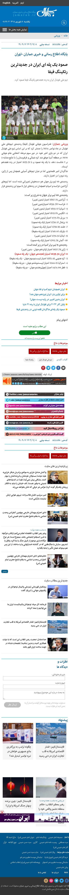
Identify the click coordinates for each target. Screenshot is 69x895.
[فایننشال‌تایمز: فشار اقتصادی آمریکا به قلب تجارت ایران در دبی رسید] (58, 627)
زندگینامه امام (41, 837)
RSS (66, 872)
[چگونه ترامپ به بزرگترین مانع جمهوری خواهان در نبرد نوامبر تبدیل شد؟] (18, 733)
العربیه (15, 3)
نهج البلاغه (12, 842)
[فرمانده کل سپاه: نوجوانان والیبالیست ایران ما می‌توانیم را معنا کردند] (58, 609)
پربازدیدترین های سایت (56, 466)
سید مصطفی (63, 842)
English (6, 3)
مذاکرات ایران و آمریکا (39, 351)
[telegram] (56, 880)
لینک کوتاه (47, 374)
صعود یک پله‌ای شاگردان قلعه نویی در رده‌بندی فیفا (40, 309)
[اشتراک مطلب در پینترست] (43, 368)
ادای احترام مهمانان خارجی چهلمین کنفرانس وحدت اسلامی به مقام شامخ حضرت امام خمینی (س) (24, 514)
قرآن (4, 842)
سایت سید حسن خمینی (30, 852)
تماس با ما (42, 872)
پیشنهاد (63, 720)
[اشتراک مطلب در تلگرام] (48, 368)
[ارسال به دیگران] (63, 368)
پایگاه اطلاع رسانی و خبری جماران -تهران (41, 54)
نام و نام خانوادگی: (58, 674)
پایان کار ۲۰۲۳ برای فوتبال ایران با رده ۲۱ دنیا (44, 304)
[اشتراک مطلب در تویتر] (53, 368)
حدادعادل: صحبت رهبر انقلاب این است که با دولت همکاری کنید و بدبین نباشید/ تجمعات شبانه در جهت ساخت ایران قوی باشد (24, 643)
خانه (66, 36)
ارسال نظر (12, 704)
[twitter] (61, 880)
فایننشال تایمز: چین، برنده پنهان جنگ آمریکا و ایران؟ (18, 803)
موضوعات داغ (61, 343)
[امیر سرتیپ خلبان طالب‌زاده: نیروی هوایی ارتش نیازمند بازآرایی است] (58, 500)
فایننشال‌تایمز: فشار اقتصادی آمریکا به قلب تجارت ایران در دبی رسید (51, 751)
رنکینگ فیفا (29, 359)
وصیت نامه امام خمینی (48, 842)
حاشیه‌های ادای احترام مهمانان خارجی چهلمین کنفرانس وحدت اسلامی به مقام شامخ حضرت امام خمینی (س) (25, 559)
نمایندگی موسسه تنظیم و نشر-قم (31, 857)
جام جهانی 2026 (59, 351)
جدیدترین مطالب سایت (56, 581)
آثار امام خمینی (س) (60, 847)
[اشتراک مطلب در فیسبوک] (58, 368)
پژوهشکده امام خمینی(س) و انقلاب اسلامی (25, 862)
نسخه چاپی (45, 44)
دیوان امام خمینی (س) (26, 837)
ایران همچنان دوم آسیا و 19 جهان (49, 289)
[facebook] (66, 880)
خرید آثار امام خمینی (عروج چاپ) (56, 857)
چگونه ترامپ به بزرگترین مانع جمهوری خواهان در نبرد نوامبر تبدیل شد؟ (19, 751)
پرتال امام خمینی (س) (48, 852)
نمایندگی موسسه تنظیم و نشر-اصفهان (55, 862)
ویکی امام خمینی (62, 867)
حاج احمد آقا (11, 837)
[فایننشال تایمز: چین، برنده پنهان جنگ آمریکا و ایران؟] (18, 787)
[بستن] (2, 812)
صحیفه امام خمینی (55, 837)
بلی (33, 333)
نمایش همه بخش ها (18, 29)
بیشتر (5, 571)
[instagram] (46, 880)
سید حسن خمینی (24, 842)
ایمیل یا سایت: (60, 683)
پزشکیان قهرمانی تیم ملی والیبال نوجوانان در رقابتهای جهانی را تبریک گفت (27, 588)
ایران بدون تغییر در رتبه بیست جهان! (47, 299)
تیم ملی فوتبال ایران (45, 359)
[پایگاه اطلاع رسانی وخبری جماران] (34, 12)
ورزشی (57, 36)
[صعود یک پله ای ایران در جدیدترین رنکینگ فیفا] (34, 118)
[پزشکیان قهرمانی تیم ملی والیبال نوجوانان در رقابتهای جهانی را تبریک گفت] (58, 591)
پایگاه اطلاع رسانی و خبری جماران (31, 886)
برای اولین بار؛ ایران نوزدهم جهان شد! (47, 294)
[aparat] (51, 880)
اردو (22, 3)
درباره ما (55, 872)
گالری (35, 842)
